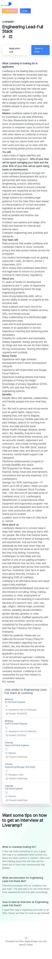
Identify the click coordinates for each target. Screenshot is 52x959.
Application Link (14, 50)
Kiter (25, 11)
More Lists (10, 11)
